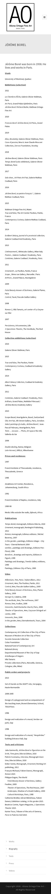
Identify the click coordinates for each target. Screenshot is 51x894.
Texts (11, 856)
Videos (12, 870)
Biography (13, 848)
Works (11, 841)
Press (11, 863)
